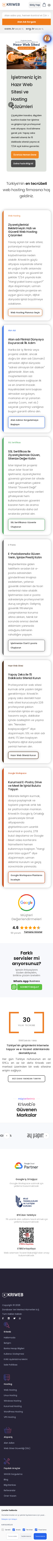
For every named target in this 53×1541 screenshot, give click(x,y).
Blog (6, 1479)
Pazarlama (42, 1530)
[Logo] (11, 5)
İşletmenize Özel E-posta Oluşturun (24, 645)
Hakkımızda (9, 1337)
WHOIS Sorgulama (13, 1474)
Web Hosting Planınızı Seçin (25, 312)
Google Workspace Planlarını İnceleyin (26, 877)
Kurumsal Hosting (13, 1406)
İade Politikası (10, 1364)
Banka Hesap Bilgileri (14, 1348)
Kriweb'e (26, 1109)
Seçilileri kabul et (26, 1536)
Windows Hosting (12, 1400)
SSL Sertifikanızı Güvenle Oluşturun (23, 524)
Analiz (18, 1530)
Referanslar (9, 1490)
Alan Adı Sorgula (26, 21)
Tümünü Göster (33, 932)
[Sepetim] (44, 5)
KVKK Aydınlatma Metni (15, 1359)
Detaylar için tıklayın (9, 1519)
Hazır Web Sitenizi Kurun (23, 755)
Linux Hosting (10, 1395)
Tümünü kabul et (40, 1536)
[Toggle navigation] (49, 5)
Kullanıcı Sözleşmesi (14, 1353)
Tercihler (29, 1530)
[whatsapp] (21, 1318)
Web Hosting (10, 1389)
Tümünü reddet (12, 1536)
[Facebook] (4, 1318)
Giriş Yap (35, 4)
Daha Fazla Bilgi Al (23, 163)
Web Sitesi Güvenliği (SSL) (17, 1448)
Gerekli (7, 1530)
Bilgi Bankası (10, 1485)
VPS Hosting (10, 1417)
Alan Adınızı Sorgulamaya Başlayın (24, 422)
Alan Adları (9, 1442)
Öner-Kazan (10, 1495)
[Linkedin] (10, 1318)
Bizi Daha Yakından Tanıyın (26, 1078)
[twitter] (15, 1318)
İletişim (7, 1343)
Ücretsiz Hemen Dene (24, 154)
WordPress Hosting (13, 1411)
